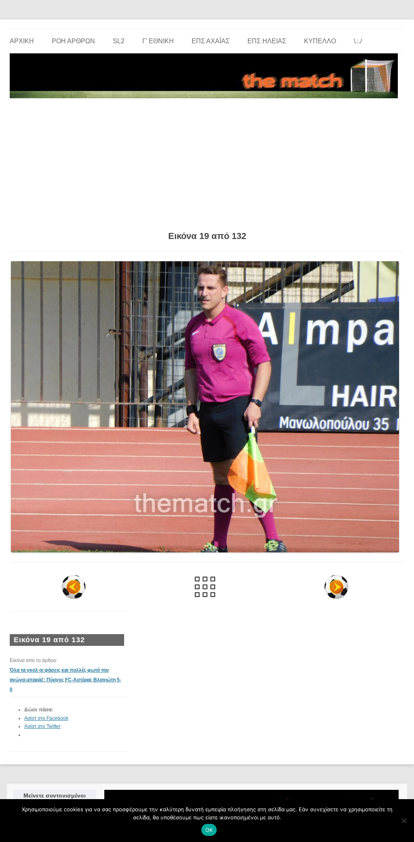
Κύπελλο (320, 41)
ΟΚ (209, 830)
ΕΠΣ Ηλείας (266, 41)
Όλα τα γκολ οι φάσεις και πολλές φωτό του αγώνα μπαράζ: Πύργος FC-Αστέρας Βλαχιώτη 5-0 (65, 679)
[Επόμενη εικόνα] (336, 587)
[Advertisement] (207, 161)
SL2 (119, 41)
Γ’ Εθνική (158, 41)
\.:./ (358, 41)
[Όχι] (404, 821)
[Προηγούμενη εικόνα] (73, 587)
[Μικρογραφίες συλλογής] (204, 587)
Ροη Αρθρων (73, 41)
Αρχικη (22, 41)
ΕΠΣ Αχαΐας (211, 41)
